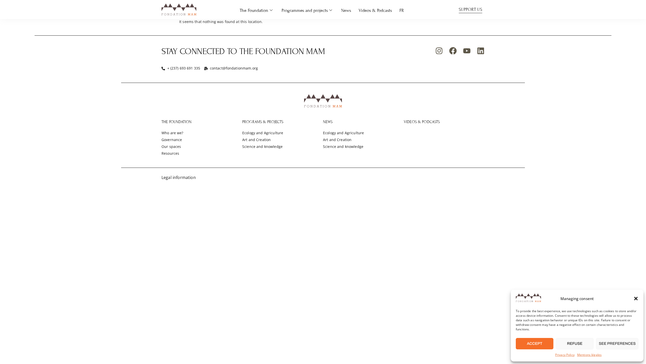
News (346, 10)
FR (401, 10)
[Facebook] (453, 51)
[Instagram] (439, 51)
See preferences (617, 344)
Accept (534, 344)
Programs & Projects (262, 122)
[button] (635, 298)
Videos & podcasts (422, 122)
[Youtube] (467, 51)
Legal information (179, 177)
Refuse (574, 344)
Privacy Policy (565, 355)
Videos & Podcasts (375, 10)
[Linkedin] (480, 51)
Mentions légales (589, 355)
